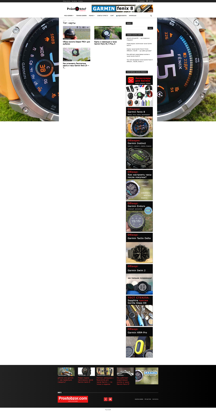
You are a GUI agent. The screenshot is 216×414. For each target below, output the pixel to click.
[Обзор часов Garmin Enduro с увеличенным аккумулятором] (139, 216)
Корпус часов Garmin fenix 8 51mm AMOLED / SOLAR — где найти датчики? (139, 49)
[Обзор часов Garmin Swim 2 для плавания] (139, 279)
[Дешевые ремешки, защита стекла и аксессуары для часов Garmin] (139, 90)
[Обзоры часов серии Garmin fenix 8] (139, 122)
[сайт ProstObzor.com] (76, 9)
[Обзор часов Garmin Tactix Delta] (139, 248)
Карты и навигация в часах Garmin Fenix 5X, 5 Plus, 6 (105, 43)
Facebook (142, 1)
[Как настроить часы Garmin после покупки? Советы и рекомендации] (139, 185)
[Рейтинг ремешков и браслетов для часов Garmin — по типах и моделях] (105, 371)
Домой (64, 20)
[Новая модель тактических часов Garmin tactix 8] (86, 371)
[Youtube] (147, 1)
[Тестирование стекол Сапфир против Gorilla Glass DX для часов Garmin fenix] (139, 310)
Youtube (151, 1)
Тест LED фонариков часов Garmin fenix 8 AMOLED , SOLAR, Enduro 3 (139, 60)
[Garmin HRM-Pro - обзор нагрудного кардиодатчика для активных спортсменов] (139, 342)
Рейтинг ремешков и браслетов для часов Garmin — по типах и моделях (105, 381)
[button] (151, 16)
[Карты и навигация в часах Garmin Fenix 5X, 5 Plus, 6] (108, 33)
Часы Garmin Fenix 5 (67, 60)
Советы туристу (98, 38)
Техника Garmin (120, 375)
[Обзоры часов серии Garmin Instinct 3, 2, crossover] (139, 153)
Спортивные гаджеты (62, 375)
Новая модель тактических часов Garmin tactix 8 (139, 44)
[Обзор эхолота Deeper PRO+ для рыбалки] (76, 33)
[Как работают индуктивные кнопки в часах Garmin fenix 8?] (125, 371)
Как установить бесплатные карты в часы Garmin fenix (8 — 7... (76, 65)
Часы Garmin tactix (82, 375)
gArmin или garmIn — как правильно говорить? (138, 39)
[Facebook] (138, 1)
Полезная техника (67, 38)
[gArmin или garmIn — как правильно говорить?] (66, 371)
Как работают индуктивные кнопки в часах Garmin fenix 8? (138, 55)
